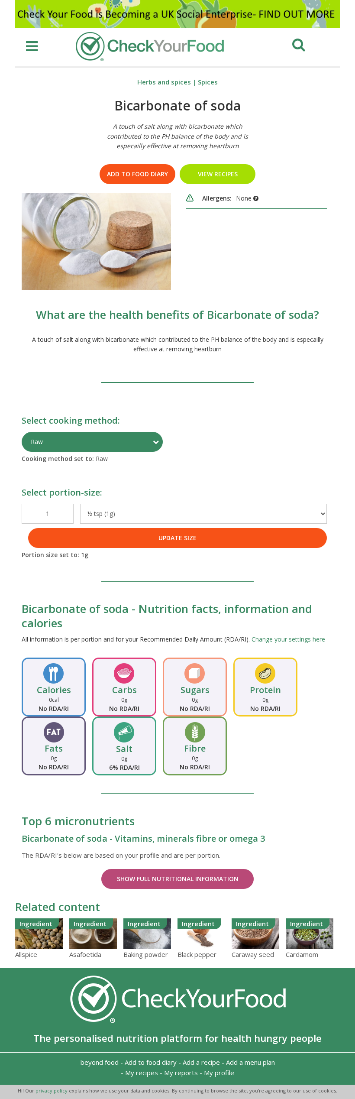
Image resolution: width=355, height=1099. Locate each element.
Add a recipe (201, 1062)
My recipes (141, 1072)
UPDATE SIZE (177, 538)
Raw (37, 442)
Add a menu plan (250, 1062)
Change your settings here (288, 639)
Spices (208, 82)
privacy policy (52, 1090)
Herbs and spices (164, 82)
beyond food (100, 1062)
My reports (181, 1072)
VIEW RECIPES (218, 174)
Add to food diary (137, 174)
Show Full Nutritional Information (178, 879)
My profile (219, 1072)
